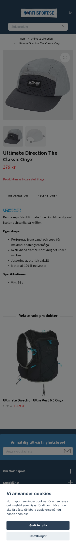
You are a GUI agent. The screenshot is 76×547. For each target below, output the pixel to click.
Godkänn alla (38, 525)
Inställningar (38, 536)
